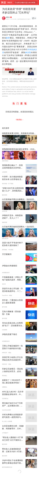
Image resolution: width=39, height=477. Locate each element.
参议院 (28, 52)
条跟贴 (19, 119)
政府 (8, 38)
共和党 (30, 49)
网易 (3, 2)
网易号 (9, 2)
